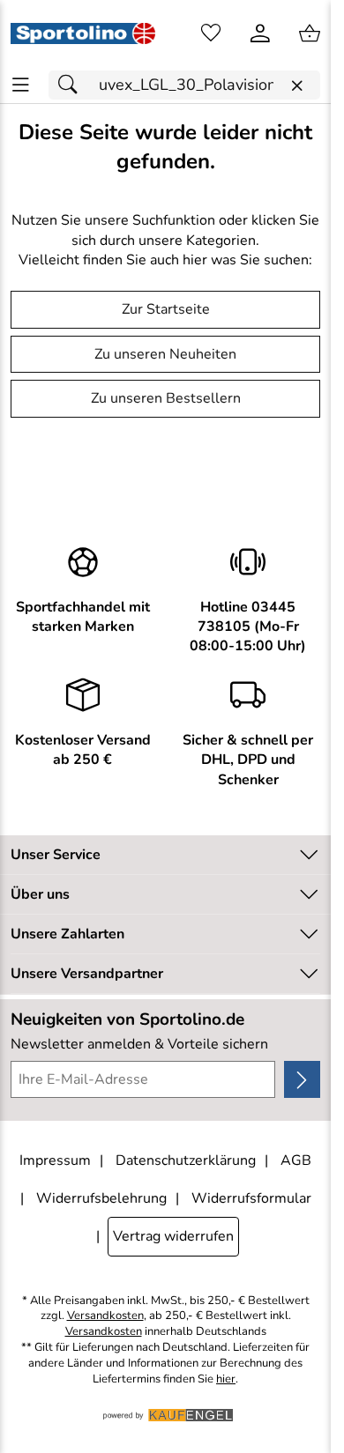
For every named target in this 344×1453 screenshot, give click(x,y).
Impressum (55, 1160)
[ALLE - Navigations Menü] (21, 85)
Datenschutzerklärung (186, 1160)
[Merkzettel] (210, 33)
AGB (295, 1160)
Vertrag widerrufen (173, 1236)
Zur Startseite (166, 309)
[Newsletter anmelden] (302, 1079)
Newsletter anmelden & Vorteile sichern (139, 1044)
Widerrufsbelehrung (101, 1198)
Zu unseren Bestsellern (166, 398)
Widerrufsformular (251, 1198)
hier (226, 1379)
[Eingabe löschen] (296, 85)
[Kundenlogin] (260, 33)
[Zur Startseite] (83, 33)
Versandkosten (105, 1315)
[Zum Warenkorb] (309, 33)
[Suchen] (72, 85)
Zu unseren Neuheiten (165, 354)
